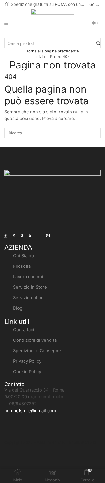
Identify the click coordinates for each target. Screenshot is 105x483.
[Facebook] (5, 235)
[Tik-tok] (30, 235)
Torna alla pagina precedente (52, 51)
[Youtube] (48, 235)
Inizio (40, 56)
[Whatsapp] (21, 235)
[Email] (39, 235)
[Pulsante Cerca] (98, 43)
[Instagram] (13, 235)
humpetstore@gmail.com (30, 410)
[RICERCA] (96, 133)
